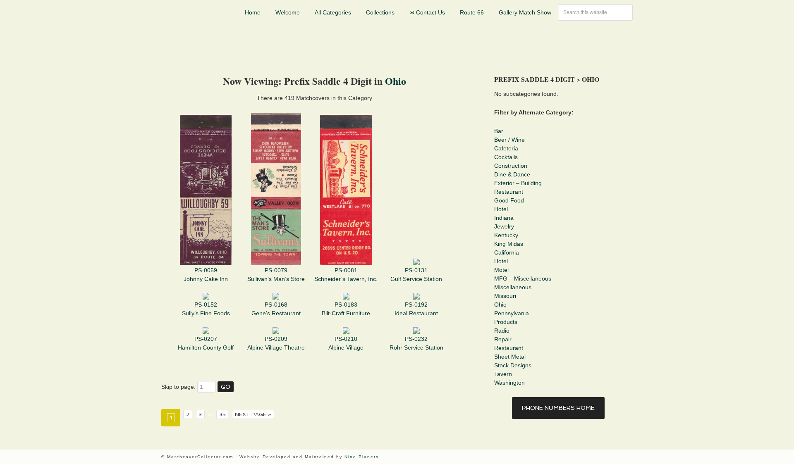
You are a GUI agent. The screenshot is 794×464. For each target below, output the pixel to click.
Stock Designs (512, 365)
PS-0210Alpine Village (346, 343)
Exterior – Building (518, 183)
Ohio (395, 81)
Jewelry (504, 226)
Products (505, 322)
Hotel (501, 209)
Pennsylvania (511, 313)
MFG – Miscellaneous (522, 278)
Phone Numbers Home (558, 408)
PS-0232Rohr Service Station (416, 343)
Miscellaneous (512, 287)
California (506, 252)
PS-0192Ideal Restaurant (416, 308)
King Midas (508, 243)
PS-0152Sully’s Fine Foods (206, 308)
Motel (501, 270)
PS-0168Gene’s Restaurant (276, 308)
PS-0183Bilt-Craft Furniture (346, 308)
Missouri (505, 296)
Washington (509, 382)
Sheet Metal (510, 356)
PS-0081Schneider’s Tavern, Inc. (346, 274)
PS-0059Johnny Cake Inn (206, 274)
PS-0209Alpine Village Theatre (276, 343)
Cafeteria (506, 148)
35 (222, 414)
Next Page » (253, 414)
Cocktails (506, 157)
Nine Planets (361, 456)
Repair (503, 339)
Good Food (509, 200)
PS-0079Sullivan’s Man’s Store (276, 274)
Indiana (504, 217)
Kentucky (506, 235)
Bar (498, 131)
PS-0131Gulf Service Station (416, 274)
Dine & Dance (512, 174)
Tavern (503, 374)
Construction (510, 165)
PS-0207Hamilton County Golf (206, 343)
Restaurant (508, 191)
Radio (501, 330)
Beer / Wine (509, 139)
